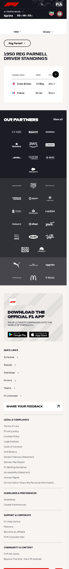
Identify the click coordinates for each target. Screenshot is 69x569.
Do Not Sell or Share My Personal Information (29, 483)
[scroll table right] (55, 74)
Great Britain (24, 84)
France (20, 93)
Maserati (54, 93)
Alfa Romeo (55, 84)
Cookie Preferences (15, 505)
